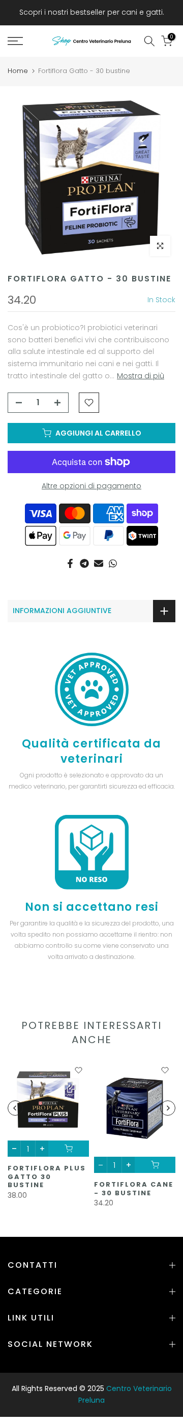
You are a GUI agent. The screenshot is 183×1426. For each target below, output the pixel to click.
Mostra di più (140, 375)
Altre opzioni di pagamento (91, 486)
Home (18, 71)
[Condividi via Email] (98, 563)
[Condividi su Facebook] (70, 563)
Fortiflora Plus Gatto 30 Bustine (47, 1176)
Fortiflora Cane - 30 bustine (133, 1189)
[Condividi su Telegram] (84, 563)
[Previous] (15, 1108)
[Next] (167, 1108)
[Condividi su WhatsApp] (112, 563)
